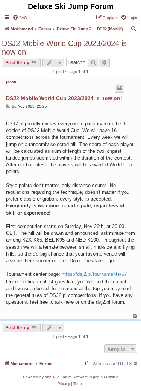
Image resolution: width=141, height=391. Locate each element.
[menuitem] (19, 17)
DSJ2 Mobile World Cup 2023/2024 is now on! (64, 47)
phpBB (51, 377)
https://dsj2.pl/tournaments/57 (94, 274)
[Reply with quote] (119, 88)
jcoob (11, 82)
